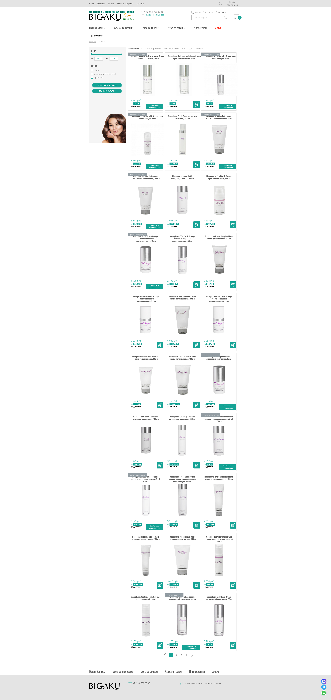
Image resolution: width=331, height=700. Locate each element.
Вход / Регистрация (232, 3)
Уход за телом (173, 671)
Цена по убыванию (171, 48)
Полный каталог (107, 91)
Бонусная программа (125, 3)
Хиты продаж (187, 48)
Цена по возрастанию (152, 48)
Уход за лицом (149, 671)
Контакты (140, 3)
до (107, 58)
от (92, 58)
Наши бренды (97, 671)
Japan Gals (98, 77)
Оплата (111, 3)
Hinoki (96, 70)
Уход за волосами (123, 671)
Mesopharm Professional (105, 74)
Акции (218, 28)
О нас (91, 3)
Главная (92, 41)
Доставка (101, 3)
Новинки (199, 48)
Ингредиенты (200, 28)
